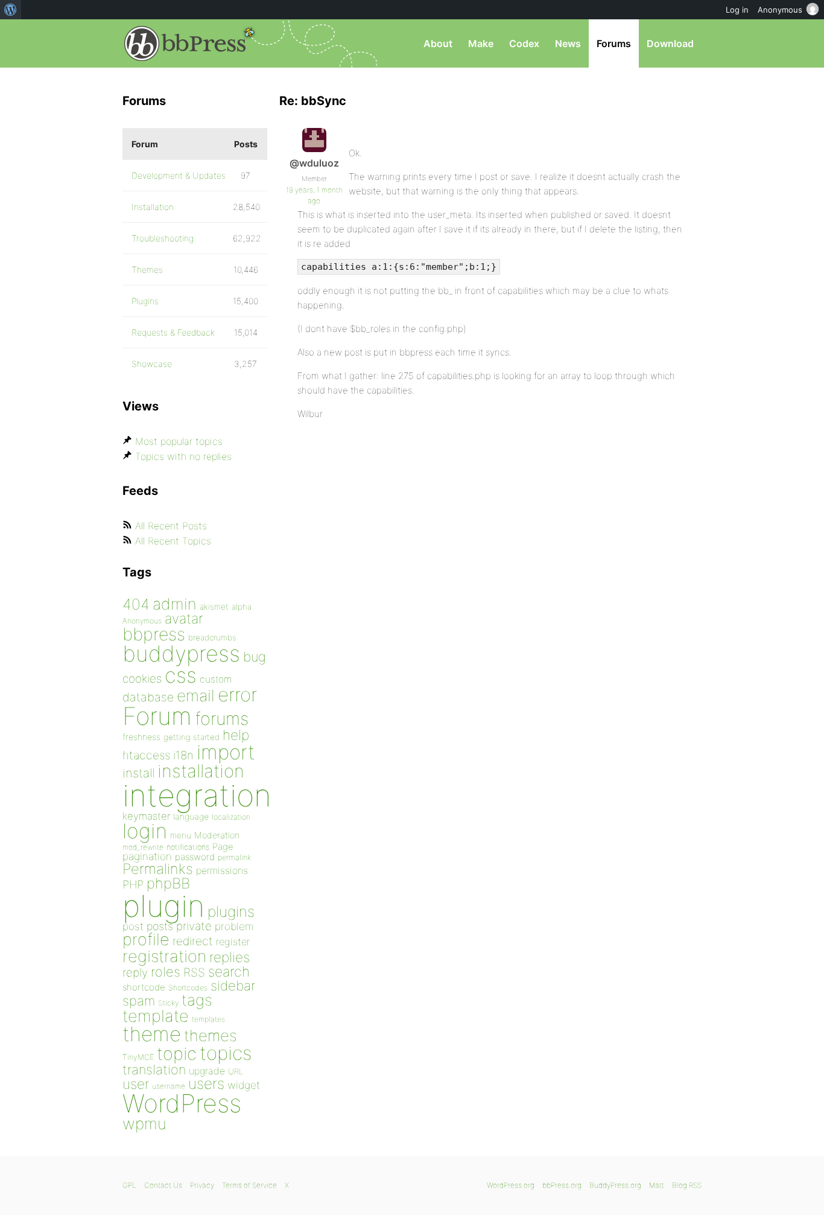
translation (154, 1069)
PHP (133, 884)
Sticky (168, 1002)
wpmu (144, 1123)
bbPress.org (185, 43)
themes (210, 1035)
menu (180, 835)
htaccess (146, 755)
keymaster (146, 816)
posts (160, 926)
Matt (656, 1185)
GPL (129, 1185)
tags (197, 999)
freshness (141, 737)
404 (136, 604)
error (237, 694)
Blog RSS (687, 1185)
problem (234, 926)
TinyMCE (138, 1057)
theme (151, 1034)
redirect (193, 941)
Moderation (216, 835)
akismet (214, 606)
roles (165, 972)
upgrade (207, 1071)
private (194, 926)
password (195, 857)
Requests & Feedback (173, 332)
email (196, 695)
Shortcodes (188, 987)
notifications (187, 847)
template (155, 1016)
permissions (222, 870)
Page (222, 846)
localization (231, 816)
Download (670, 43)
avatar (184, 618)
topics (226, 1053)
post (133, 926)
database (148, 697)
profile (146, 939)
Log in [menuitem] (737, 9)
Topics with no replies (183, 456)
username (168, 1086)
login (144, 830)
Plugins (145, 301)
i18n (183, 755)
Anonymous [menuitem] (780, 9)
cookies (142, 679)
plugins (231, 911)
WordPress (181, 1103)
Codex (524, 43)
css (181, 675)
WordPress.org (510, 1185)
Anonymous (142, 620)
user (135, 1084)
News (568, 43)
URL (235, 1071)
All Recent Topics (173, 541)
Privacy (202, 1185)
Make (480, 43)
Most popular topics (179, 441)
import (226, 752)
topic (177, 1053)
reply (135, 973)
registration (164, 956)
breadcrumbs (212, 637)
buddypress (181, 653)
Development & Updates (179, 175)
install (138, 772)
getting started (191, 737)
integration (196, 795)
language (191, 816)
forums (222, 718)
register (233, 942)
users (206, 1083)
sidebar (233, 985)
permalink (234, 857)
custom (216, 679)
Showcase (152, 364)
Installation (153, 207)
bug (254, 657)
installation (200, 771)
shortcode (143, 987)
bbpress (153, 634)
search (229, 971)
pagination (147, 856)
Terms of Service (249, 1185)
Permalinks (157, 869)
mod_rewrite (142, 847)
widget (243, 1085)
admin (175, 604)
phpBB (168, 883)
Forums (614, 43)
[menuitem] (10, 9)
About (437, 43)
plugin (163, 906)
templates (208, 1019)
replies (229, 957)
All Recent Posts (171, 526)
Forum (157, 716)
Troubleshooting (163, 238)
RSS (194, 972)
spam (138, 1001)
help (236, 735)
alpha (242, 606)
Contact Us (163, 1185)
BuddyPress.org (615, 1185)
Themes (147, 269)
